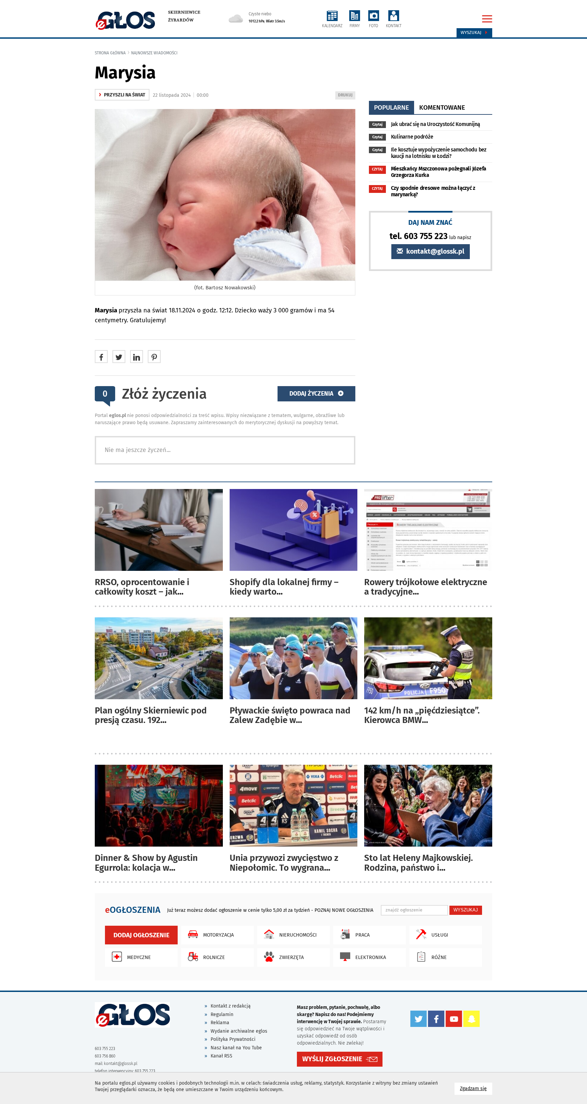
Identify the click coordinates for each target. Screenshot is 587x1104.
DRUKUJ (346, 95)
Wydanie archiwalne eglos (239, 1031)
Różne (439, 957)
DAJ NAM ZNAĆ (430, 222)
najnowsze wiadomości (154, 53)
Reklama (220, 1023)
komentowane (442, 107)
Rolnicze (214, 957)
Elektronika (370, 957)
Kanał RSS (221, 1056)
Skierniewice (184, 12)
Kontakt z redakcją (231, 1006)
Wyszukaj (472, 32)
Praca (362, 935)
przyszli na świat (122, 95)
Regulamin (222, 1014)
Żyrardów (181, 20)
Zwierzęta (291, 957)
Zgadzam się (476, 1088)
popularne (391, 107)
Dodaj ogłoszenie (141, 935)
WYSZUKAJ (465, 909)
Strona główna (110, 53)
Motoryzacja (218, 935)
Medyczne (139, 957)
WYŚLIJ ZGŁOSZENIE (332, 1059)
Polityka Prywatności (233, 1039)
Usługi (439, 935)
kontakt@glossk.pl (434, 251)
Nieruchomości (298, 935)
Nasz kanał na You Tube (236, 1048)
